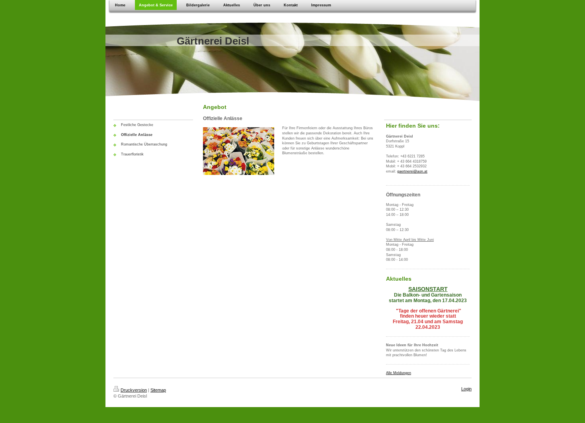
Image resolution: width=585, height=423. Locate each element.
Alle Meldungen (398, 373)
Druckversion (134, 390)
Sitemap (158, 390)
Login (466, 388)
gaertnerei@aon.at (412, 171)
